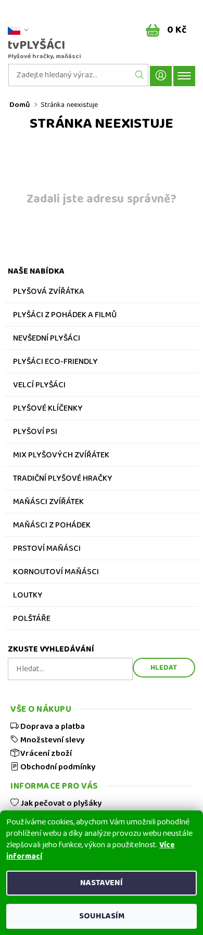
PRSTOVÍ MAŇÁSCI (47, 550)
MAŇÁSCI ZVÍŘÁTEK (48, 503)
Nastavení (101, 882)
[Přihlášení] (161, 76)
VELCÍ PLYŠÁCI (39, 386)
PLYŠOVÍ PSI (35, 433)
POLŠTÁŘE (31, 620)
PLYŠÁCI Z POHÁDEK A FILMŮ (65, 316)
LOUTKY (28, 596)
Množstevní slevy (51, 739)
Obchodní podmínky (57, 766)
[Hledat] (139, 75)
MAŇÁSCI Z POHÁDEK (52, 526)
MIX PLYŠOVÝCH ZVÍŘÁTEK (61, 456)
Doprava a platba (52, 726)
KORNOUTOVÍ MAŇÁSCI (56, 573)
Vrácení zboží (45, 753)
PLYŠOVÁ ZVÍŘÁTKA (48, 293)
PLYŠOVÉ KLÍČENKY (48, 409)
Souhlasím (101, 916)
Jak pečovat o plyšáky (60, 803)
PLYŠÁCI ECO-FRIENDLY (55, 363)
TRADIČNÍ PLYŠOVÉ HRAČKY (62, 480)
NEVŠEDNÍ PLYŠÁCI (46, 339)
